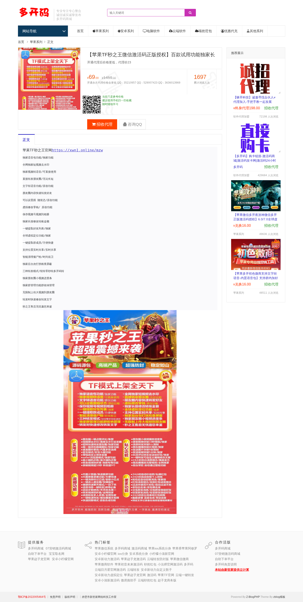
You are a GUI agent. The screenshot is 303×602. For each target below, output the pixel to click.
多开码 (188, 564)
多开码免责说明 (226, 564)
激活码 (151, 575)
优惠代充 (231, 31)
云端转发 (133, 569)
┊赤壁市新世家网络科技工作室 (97, 596)
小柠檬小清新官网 (161, 553)
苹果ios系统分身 (159, 548)
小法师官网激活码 (170, 564)
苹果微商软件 (104, 564)
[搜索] (190, 13)
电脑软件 (153, 31)
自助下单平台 (37, 553)
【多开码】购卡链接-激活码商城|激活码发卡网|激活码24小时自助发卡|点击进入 (254, 160)
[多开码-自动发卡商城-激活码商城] (34, 16)
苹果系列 (102, 31)
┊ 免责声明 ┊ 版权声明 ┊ (63, 596)
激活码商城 (139, 548)
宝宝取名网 (56, 553)
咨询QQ (135, 124)
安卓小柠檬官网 (63, 559)
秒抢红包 (150, 564)
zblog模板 (279, 596)
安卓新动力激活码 (107, 559)
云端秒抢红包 (147, 580)
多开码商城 (35, 548)
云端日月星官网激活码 (110, 569)
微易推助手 (128, 580)
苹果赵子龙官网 (39, 559)
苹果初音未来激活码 (129, 564)
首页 (80, 31)
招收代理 (104, 124)
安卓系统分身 (138, 553)
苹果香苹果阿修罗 (184, 548)
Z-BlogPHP (253, 596)
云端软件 (179, 31)
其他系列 (256, 31)
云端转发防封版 (158, 559)
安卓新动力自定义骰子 (156, 569)
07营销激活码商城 (58, 548)
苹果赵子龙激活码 (133, 559)
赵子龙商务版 (167, 580)
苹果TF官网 (166, 575)
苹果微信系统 (104, 548)
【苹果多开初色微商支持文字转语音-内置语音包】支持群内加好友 (255, 278)
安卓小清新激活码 (107, 580)
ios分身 (123, 553)
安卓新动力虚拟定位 (109, 575)
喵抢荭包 (205, 31)
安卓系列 (127, 31)
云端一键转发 (184, 575)
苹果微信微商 (179, 559)
